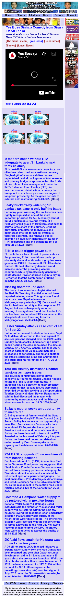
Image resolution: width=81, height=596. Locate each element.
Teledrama (34, 15)
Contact (71, 15)
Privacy (45, 583)
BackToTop (11, 583)
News (46, 15)
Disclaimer (57, 583)
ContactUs (34, 583)
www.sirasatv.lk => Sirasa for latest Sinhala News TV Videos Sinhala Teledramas (32, 36)
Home (8, 15)
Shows (21, 15)
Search (59, 15)
